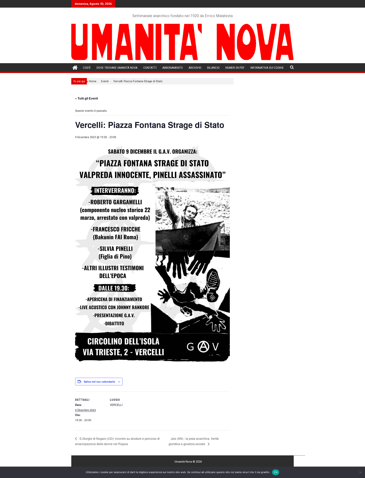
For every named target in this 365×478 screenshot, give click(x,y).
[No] (360, 472)
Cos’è (87, 67)
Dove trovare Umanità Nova (117, 67)
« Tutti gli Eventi (86, 98)
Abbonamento (172, 67)
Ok (275, 472)
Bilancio (213, 67)
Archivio (195, 67)
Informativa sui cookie (267, 67)
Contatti (149, 67)
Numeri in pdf (234, 67)
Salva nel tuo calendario (99, 381)
